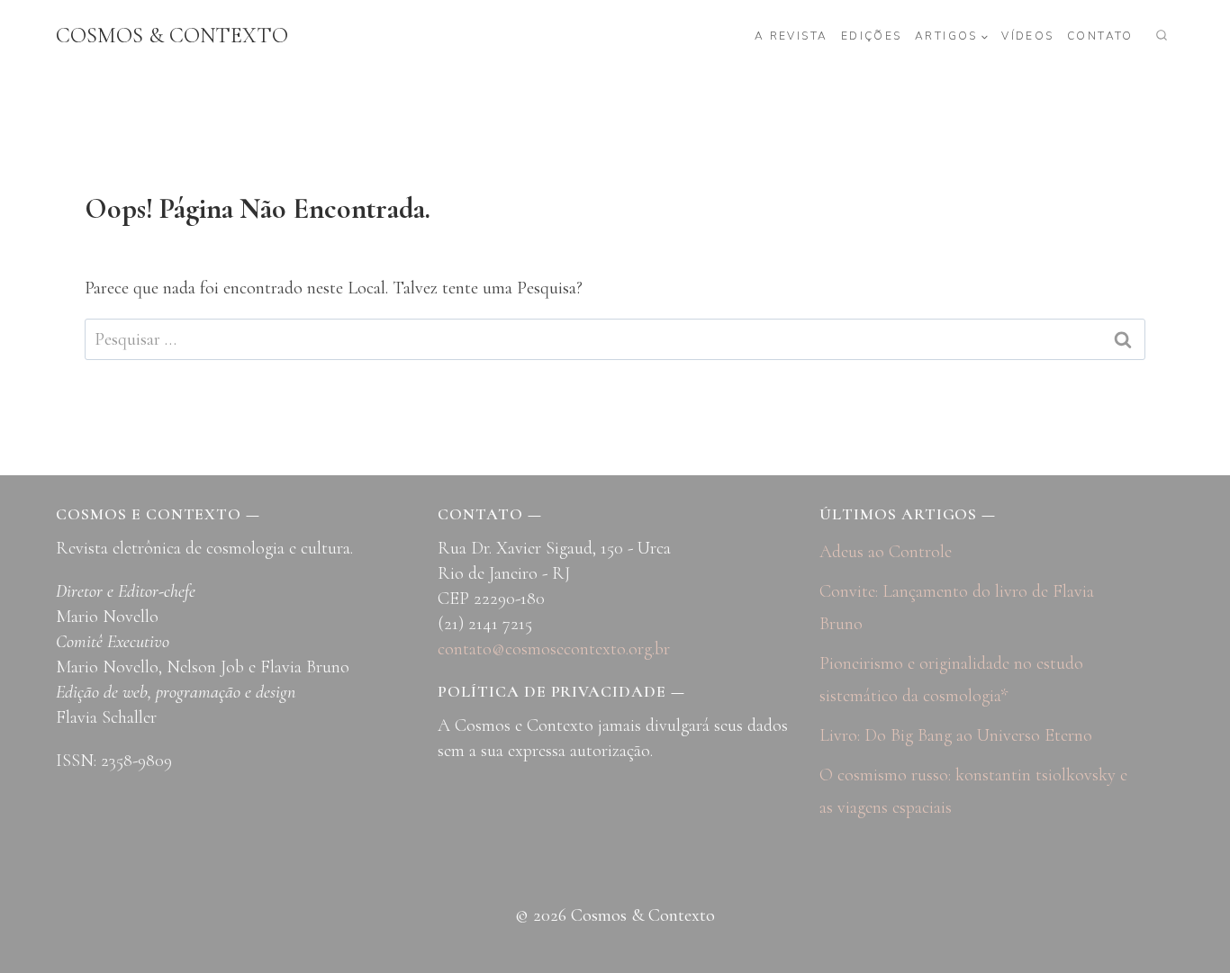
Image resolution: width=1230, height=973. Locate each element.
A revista (791, 36)
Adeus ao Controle (885, 552)
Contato (1100, 36)
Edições (871, 36)
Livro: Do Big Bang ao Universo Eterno (955, 735)
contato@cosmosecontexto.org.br (554, 649)
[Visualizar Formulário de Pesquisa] (1161, 36)
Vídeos (1027, 36)
